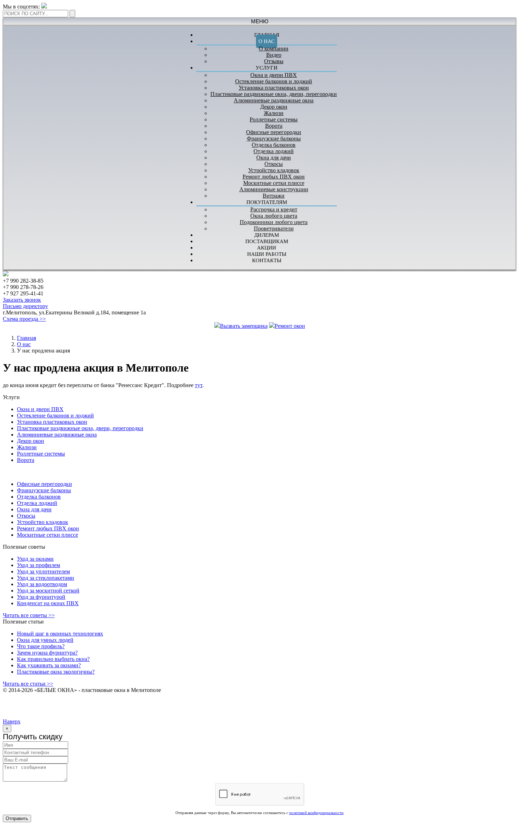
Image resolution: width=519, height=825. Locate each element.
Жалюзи (274, 113)
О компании (273, 49)
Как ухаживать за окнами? (49, 665)
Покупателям (266, 202)
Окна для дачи (273, 158)
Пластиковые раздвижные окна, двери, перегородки (273, 94)
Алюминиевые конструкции (273, 189)
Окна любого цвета (273, 216)
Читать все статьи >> (28, 684)
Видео (273, 55)
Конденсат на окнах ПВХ (48, 603)
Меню (259, 21)
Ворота (273, 126)
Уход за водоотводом (42, 584)
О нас (266, 41)
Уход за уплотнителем (43, 571)
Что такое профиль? (41, 646)
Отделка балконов (274, 145)
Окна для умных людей (45, 640)
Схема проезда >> (24, 319)
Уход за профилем (38, 565)
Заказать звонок (22, 300)
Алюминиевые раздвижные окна (274, 100)
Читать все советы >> (29, 615)
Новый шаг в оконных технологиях (60, 634)
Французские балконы (274, 138)
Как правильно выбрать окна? (53, 659)
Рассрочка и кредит (273, 209)
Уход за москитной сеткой (48, 591)
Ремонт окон (290, 326)
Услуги (267, 68)
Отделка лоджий (273, 151)
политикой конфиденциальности (316, 813)
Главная (26, 338)
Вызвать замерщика (244, 326)
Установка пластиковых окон (274, 88)
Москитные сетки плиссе (273, 183)
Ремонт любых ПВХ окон (274, 177)
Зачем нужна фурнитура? (47, 653)
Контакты (266, 260)
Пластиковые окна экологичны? (56, 672)
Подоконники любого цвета (274, 222)
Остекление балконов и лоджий (273, 81)
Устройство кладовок (273, 170)
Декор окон (273, 107)
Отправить (17, 818)
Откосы (273, 164)
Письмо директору (25, 306)
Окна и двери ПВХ (273, 75)
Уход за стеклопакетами (45, 578)
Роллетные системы (274, 119)
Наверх (11, 721)
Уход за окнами (35, 559)
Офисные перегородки (273, 132)
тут (198, 385)
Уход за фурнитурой (41, 597)
